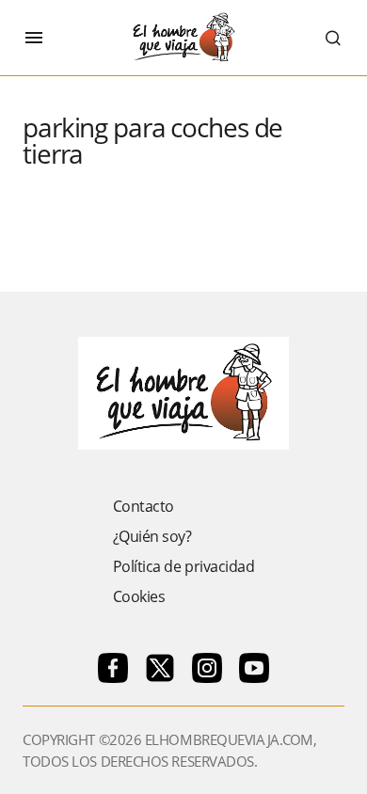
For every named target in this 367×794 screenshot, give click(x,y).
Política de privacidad (183, 566)
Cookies (139, 596)
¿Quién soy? (152, 536)
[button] (34, 37)
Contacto (143, 506)
